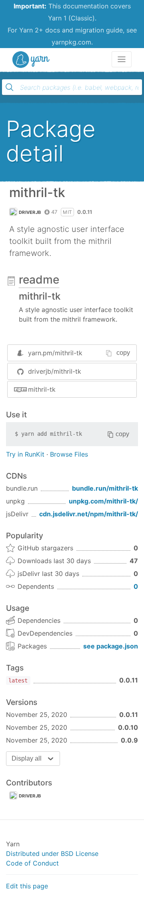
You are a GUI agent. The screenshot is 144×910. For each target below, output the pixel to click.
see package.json (110, 646)
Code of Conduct (32, 863)
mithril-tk (42, 389)
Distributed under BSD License (52, 854)
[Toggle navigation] (122, 59)
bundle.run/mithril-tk (105, 488)
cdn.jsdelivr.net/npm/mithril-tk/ (88, 514)
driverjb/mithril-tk (54, 371)
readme (39, 279)
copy (123, 352)
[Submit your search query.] (9, 87)
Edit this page (27, 886)
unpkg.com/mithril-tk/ (103, 501)
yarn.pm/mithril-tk (55, 353)
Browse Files (69, 454)
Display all (27, 758)
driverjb (30, 212)
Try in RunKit (25, 454)
